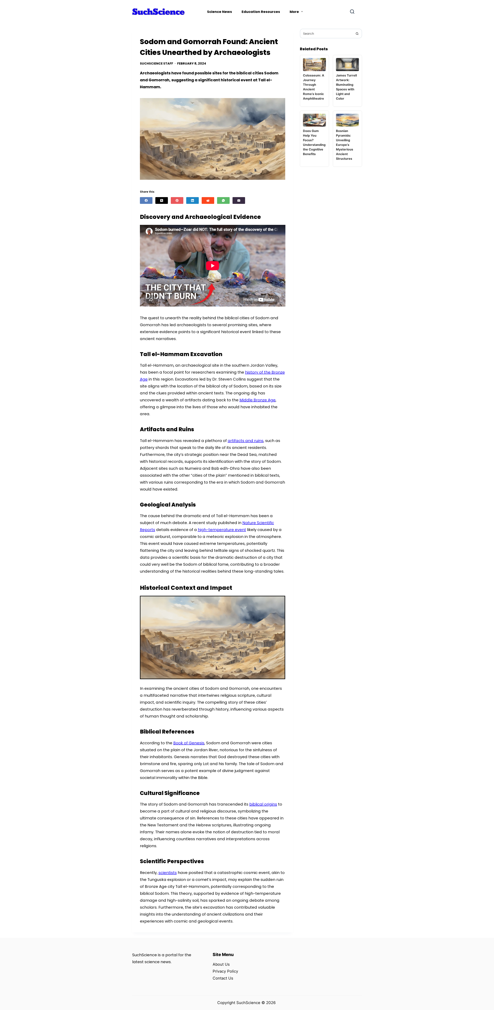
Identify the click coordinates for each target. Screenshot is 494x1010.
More (294, 11)
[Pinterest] (177, 200)
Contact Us (223, 978)
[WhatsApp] (223, 200)
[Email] (239, 200)
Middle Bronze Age (257, 400)
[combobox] (326, 33)
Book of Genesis (188, 743)
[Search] (352, 11)
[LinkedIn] (192, 200)
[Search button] (357, 33)
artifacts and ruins (245, 440)
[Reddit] (208, 200)
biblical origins (263, 804)
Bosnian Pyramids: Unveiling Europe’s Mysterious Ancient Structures (344, 144)
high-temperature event (222, 529)
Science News (219, 11)
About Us (221, 964)
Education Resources (261, 11)
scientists (167, 872)
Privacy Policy (225, 971)
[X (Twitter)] (161, 200)
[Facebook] (146, 200)
